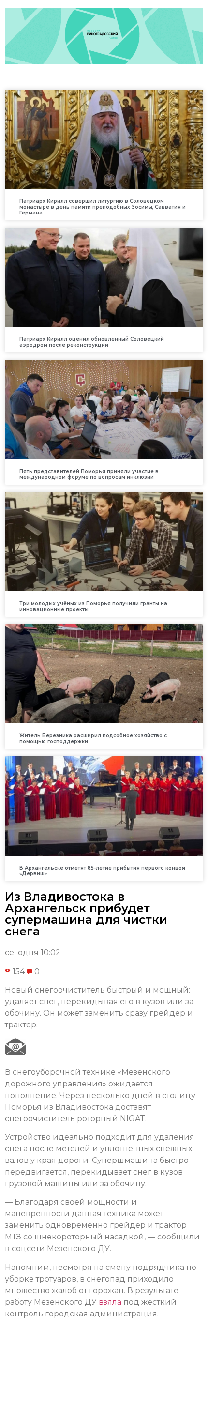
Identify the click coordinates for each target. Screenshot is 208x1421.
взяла (110, 1302)
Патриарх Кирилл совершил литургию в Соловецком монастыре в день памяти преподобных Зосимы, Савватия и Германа (102, 207)
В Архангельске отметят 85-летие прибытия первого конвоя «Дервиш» (102, 871)
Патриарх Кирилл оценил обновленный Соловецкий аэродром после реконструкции (91, 342)
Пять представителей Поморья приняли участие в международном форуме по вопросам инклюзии (89, 474)
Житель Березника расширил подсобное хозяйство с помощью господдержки (93, 739)
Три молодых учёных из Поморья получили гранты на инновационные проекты (93, 606)
